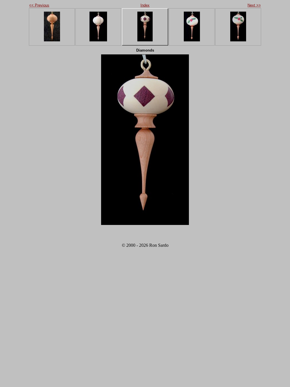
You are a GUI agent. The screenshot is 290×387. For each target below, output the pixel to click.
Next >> (254, 5)
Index (145, 5)
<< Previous (39, 5)
